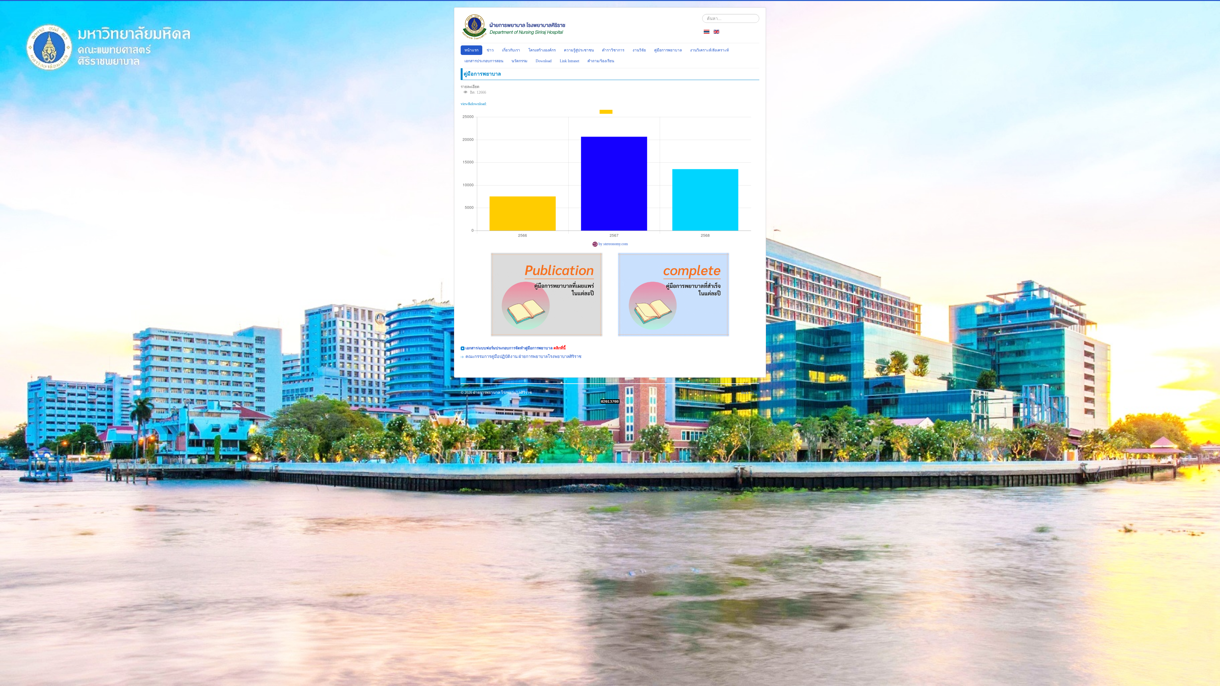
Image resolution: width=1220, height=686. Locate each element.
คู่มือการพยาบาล (668, 50)
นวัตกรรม (519, 61)
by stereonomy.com (613, 244)
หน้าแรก (471, 50)
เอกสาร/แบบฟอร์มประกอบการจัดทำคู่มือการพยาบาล (509, 348)
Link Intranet (569, 61)
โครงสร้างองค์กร (542, 50)
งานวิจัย (639, 50)
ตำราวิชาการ (613, 50)
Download (544, 61)
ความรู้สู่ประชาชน (579, 50)
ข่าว (490, 50)
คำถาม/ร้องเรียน (600, 61)
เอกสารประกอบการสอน (483, 61)
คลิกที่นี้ (559, 348)
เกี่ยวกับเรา (511, 50)
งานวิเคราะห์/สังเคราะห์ (709, 50)
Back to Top (750, 392)
